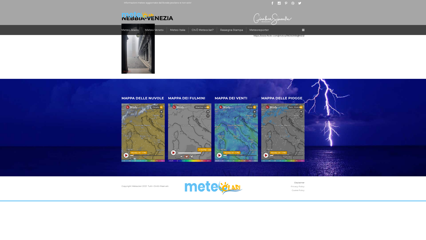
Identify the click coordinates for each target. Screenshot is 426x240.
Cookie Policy (298, 190)
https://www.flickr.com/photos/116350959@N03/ (279, 35)
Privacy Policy (298, 186)
